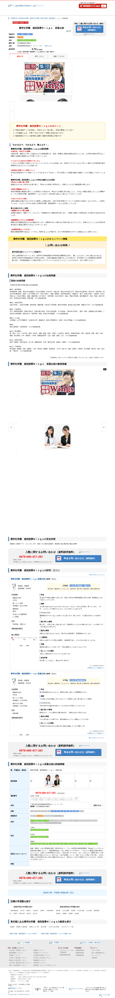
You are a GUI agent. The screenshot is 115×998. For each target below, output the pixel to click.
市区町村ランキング (39, 963)
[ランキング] (49, 13)
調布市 (29, 910)
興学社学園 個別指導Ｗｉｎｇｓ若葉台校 (28, 579)
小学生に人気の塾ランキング (18, 958)
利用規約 (94, 958)
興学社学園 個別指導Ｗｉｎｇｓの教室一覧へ (56, 933)
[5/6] (57, 491)
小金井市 (35, 910)
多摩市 (42, 910)
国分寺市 (22, 913)
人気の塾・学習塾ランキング (18, 950)
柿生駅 (77, 913)
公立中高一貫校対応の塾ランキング (20, 963)
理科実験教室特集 (65, 955)
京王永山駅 (80, 910)
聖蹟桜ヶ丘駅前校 (21, 927)
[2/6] (57, 409)
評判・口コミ (39, 56)
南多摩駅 (96, 910)
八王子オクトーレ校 (67, 927)
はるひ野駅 (65, 910)
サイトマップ (96, 955)
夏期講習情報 (80, 953)
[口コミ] (65, 13)
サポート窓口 (96, 950)
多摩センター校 (34, 927)
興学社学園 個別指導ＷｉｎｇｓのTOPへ (24, 933)
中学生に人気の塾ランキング (42, 958)
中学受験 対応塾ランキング (41, 955)
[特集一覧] (82, 13)
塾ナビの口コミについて (97, 575)
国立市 (29, 913)
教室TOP (20, 56)
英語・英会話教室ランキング (18, 965)
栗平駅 (73, 910)
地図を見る (97, 805)
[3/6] (57, 437)
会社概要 (10, 991)
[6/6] (57, 519)
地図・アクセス (58, 56)
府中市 (22, 910)
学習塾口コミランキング (40, 953)
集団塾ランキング (38, 950)
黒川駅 (58, 910)
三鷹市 (15, 913)
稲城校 (12, 927)
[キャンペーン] (98, 13)
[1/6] (57, 382)
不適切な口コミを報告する (95, 668)
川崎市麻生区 (14, 910)
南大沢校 (43, 927)
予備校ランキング (14, 955)
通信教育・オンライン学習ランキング (44, 965)
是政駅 (71, 913)
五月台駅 (89, 910)
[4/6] (57, 464)
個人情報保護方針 (19, 991)
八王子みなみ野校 (53, 927)
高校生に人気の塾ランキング (18, 960)
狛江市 (35, 913)
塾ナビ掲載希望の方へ (98, 953)
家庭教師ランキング (39, 960)
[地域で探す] (16, 13)
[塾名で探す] (32, 13)
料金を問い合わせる (92, 28)
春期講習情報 (80, 950)
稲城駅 (64, 913)
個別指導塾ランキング (16, 953)
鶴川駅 (58, 913)
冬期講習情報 (80, 955)
